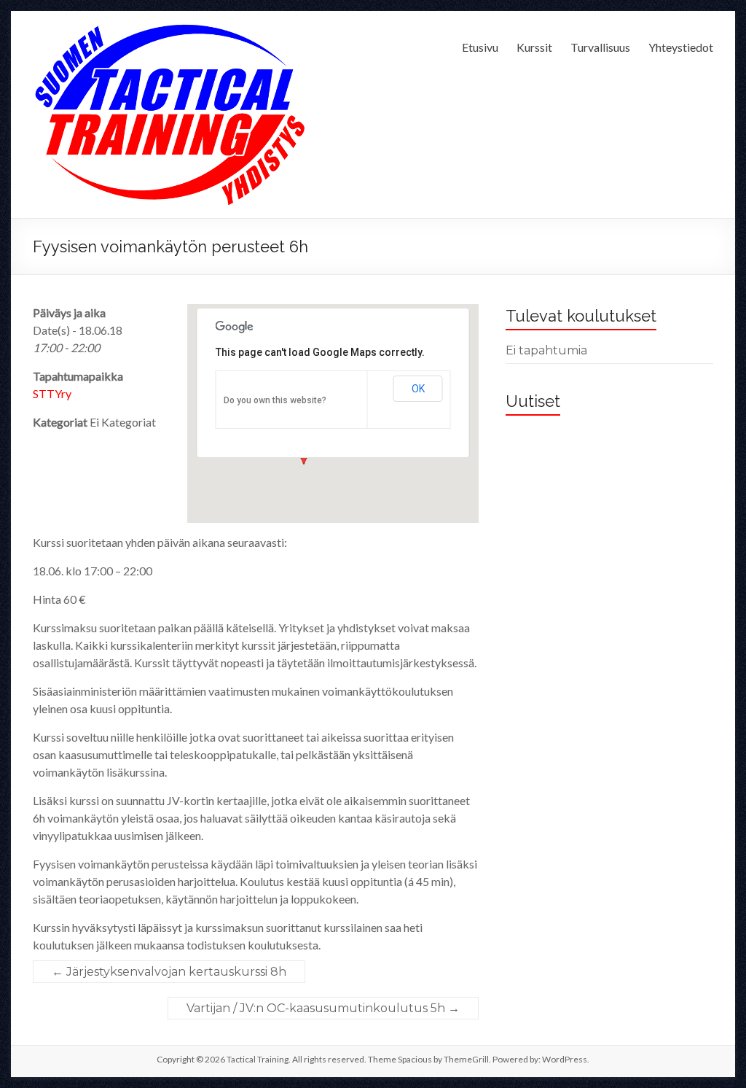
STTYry (52, 393)
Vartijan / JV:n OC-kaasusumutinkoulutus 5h (323, 1008)
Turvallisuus (600, 47)
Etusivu (480, 47)
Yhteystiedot (680, 47)
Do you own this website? (275, 400)
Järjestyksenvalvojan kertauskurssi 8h (169, 972)
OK (418, 389)
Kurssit (534, 47)
